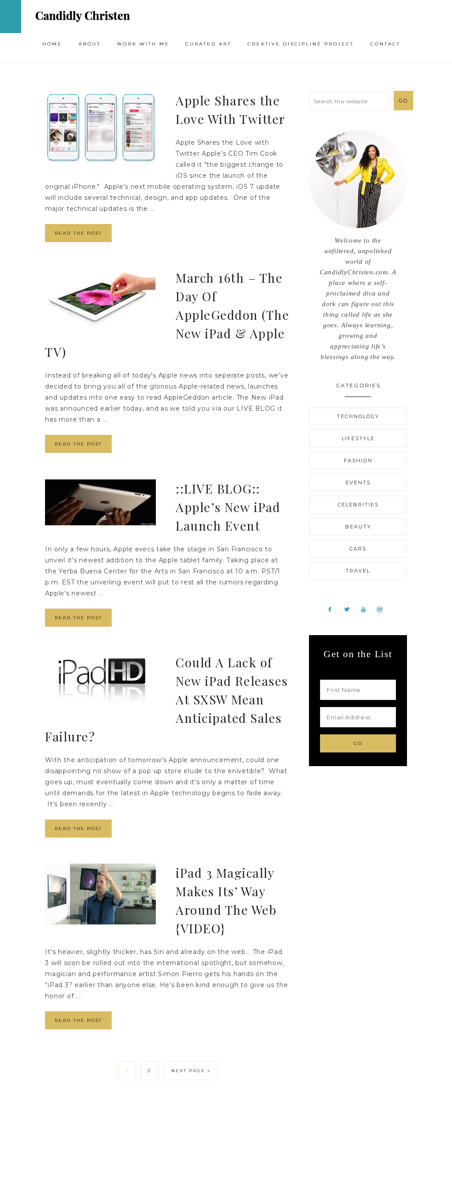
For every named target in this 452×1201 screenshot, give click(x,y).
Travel (358, 571)
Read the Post (78, 233)
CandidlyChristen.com (82, 16)
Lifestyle (358, 438)
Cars (358, 549)
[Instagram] (383, 609)
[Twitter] (350, 609)
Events (358, 482)
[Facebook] (333, 609)
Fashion (358, 460)
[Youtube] (367, 609)
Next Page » (191, 1071)
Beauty (358, 527)
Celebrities (358, 504)
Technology (358, 416)
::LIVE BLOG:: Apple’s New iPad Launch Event (228, 507)
